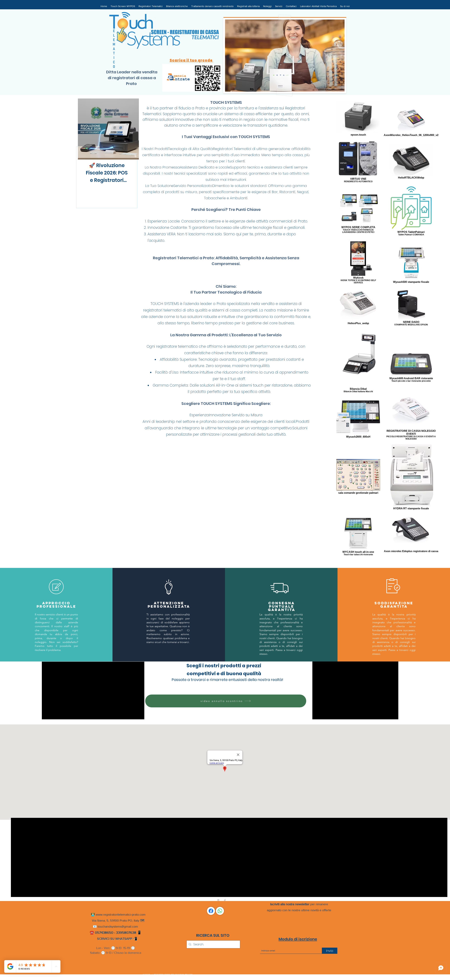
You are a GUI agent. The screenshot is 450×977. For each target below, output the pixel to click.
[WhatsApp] (220, 911)
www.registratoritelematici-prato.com (121, 914)
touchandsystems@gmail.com (118, 926)
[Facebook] (211, 911)
